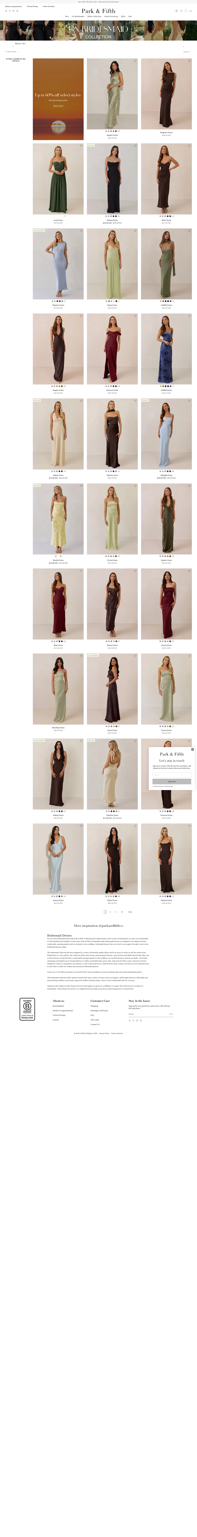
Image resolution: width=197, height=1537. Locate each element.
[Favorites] (186, 11)
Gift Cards (95, 1020)
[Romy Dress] (112, 263)
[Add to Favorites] (135, 60)
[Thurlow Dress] (58, 263)
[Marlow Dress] (112, 433)
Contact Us (95, 1024)
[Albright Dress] (166, 433)
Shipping (94, 1006)
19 (122, 912)
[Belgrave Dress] (166, 93)
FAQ (92, 1015)
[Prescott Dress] (112, 348)
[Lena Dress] (58, 178)
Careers (56, 1020)
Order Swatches (49, 6)
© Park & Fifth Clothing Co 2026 (85, 1033)
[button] (181, 11)
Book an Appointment (13, 6)
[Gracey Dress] (58, 858)
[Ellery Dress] (112, 858)
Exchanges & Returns (99, 1010)
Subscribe (172, 781)
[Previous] (13, 47)
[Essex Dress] (112, 688)
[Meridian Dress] (58, 688)
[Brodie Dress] (58, 518)
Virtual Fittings (59, 1015)
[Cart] (190, 11)
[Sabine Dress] (58, 433)
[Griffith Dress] (166, 263)
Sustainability (58, 1006)
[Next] (184, 47)
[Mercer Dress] (112, 604)
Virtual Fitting (32, 6)
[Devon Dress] (112, 518)
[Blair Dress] (166, 178)
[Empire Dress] (112, 93)
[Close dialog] (192, 749)
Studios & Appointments (63, 1010)
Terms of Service (117, 1033)
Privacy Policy (104, 1033)
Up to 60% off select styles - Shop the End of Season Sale (98, 2)
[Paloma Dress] (112, 178)
